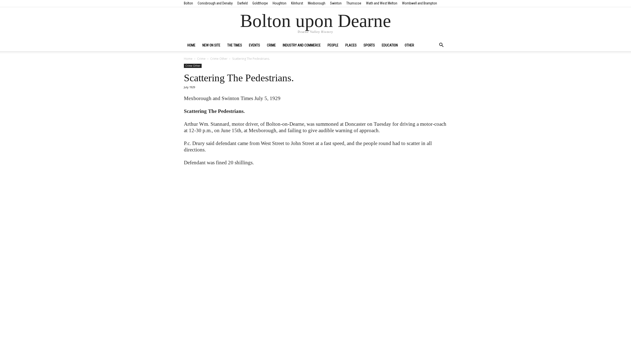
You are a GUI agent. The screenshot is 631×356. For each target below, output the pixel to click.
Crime (271, 45)
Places (351, 45)
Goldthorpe (260, 3)
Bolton (188, 3)
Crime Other (219, 59)
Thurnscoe (353, 3)
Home (191, 45)
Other (409, 45)
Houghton (279, 3)
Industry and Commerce (302, 45)
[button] (441, 45)
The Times (234, 45)
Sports (369, 45)
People (333, 45)
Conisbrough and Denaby (215, 3)
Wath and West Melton (381, 3)
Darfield (242, 3)
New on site (211, 45)
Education (390, 45)
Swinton (336, 3)
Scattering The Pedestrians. (239, 78)
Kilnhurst (297, 3)
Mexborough (316, 3)
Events (254, 45)
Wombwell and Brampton (419, 3)
